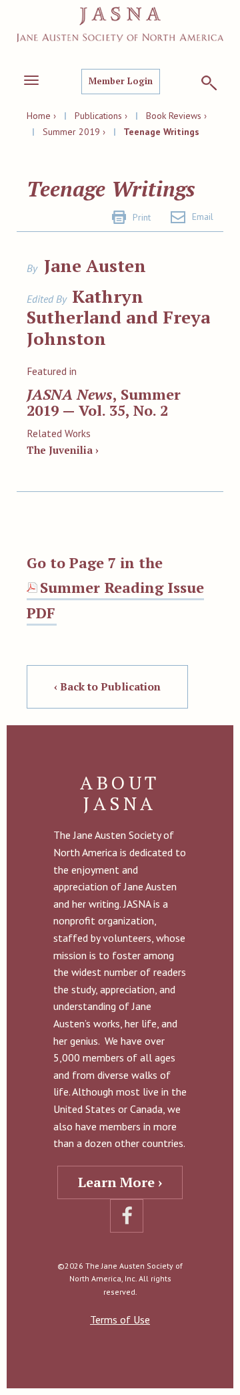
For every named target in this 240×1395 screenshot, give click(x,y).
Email (202, 217)
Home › (41, 115)
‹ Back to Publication (107, 686)
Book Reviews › (176, 115)
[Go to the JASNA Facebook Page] (126, 1216)
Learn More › (120, 1182)
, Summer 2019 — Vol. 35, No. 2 (104, 402)
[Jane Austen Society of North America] (120, 24)
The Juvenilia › (63, 450)
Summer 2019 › (74, 131)
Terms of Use (120, 1319)
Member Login (121, 81)
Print (142, 217)
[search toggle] (209, 83)
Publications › (101, 115)
